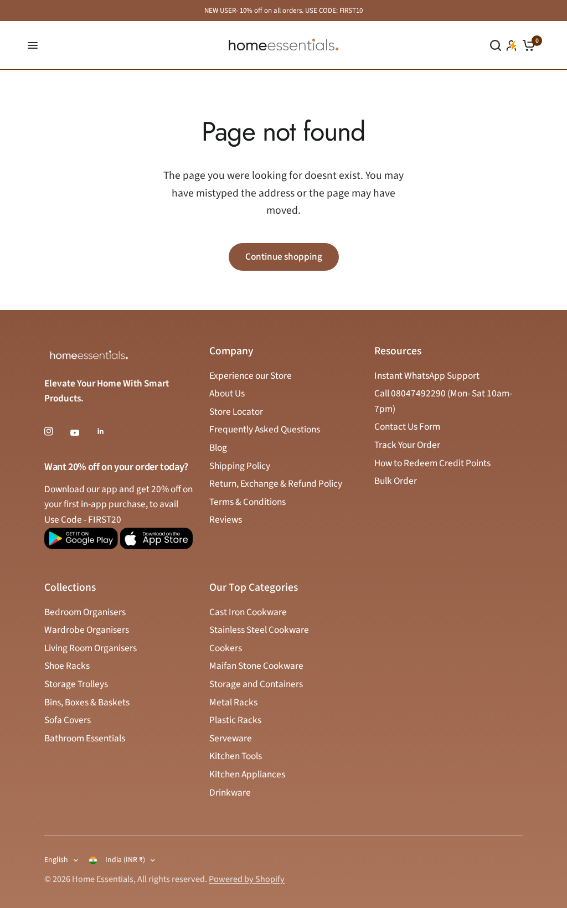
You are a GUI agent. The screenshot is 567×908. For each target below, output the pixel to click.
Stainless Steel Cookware (259, 630)
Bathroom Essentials (84, 738)
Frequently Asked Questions (264, 429)
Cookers (225, 648)
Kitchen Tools (235, 756)
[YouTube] (82, 432)
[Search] (495, 45)
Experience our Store (250, 376)
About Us (227, 393)
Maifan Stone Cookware (256, 666)
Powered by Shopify (247, 879)
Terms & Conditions (247, 502)
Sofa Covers (67, 720)
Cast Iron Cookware (248, 612)
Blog (218, 448)
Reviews (225, 520)
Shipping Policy (239, 466)
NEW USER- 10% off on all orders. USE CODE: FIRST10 (283, 11)
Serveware (230, 738)
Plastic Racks (235, 720)
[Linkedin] (108, 431)
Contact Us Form (407, 427)
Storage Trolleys (76, 684)
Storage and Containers (256, 684)
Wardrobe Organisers (86, 630)
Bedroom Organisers (85, 612)
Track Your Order (407, 445)
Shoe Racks (67, 666)
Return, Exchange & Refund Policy (275, 484)
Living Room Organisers (90, 648)
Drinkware (230, 792)
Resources (397, 351)
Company (231, 351)
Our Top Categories (253, 588)
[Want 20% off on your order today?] (81, 543)
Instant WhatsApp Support (427, 376)
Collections (70, 588)
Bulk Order (395, 481)
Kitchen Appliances (247, 774)
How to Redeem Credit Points (432, 463)
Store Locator (236, 412)
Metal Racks (233, 702)
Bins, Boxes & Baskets (87, 702)
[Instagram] (56, 431)
